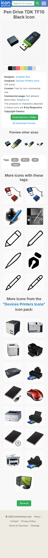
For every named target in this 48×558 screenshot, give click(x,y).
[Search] (37, 3)
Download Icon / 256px (24, 117)
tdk (35, 160)
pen (15, 160)
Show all (24, 503)
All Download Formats (24, 123)
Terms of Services (18, 525)
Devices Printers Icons (27, 80)
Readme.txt (23, 99)
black (15, 164)
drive (25, 160)
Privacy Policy (28, 521)
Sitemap (35, 525)
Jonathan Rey (22, 76)
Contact (14, 521)
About (37, 516)
